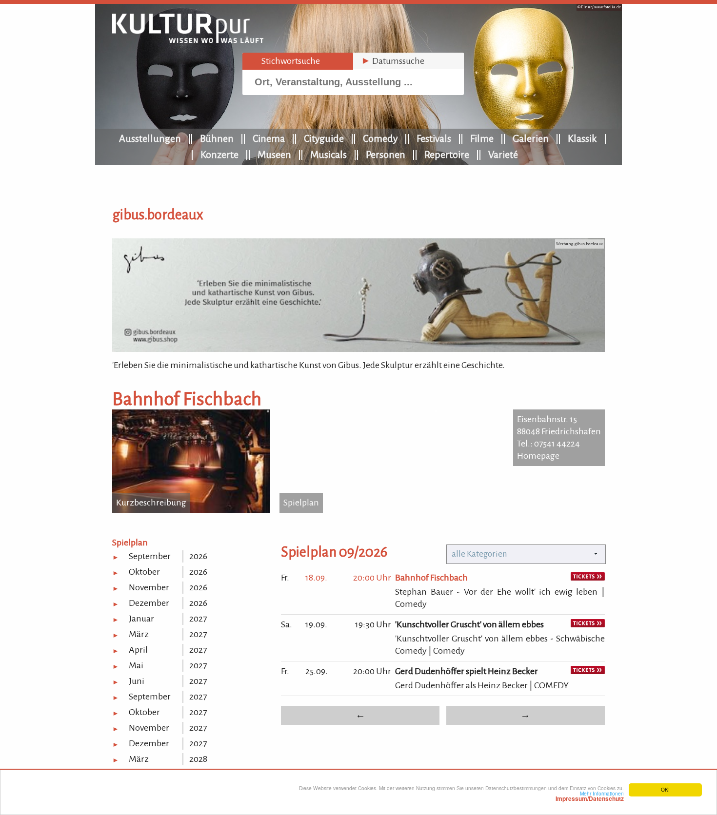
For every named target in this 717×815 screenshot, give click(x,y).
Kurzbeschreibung (151, 502)
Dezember (149, 603)
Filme (482, 138)
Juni (136, 681)
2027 (198, 618)
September (150, 556)
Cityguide (324, 138)
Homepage (538, 456)
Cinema (269, 138)
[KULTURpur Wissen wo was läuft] (187, 40)
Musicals (328, 154)
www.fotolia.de (607, 7)
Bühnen (217, 138)
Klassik (582, 138)
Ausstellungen (150, 138)
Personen (385, 154)
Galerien (531, 138)
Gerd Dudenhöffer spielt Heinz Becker (466, 671)
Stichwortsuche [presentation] (285, 61)
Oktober (144, 572)
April (138, 650)
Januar (141, 618)
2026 (198, 556)
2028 (198, 759)
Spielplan (301, 502)
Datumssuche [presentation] (392, 61)
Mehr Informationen (590, 796)
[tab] (297, 61)
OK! (665, 789)
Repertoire (446, 154)
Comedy (380, 138)
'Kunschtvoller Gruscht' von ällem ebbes (469, 624)
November (149, 587)
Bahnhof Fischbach (431, 577)
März (139, 634)
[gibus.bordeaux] (358, 349)
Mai (136, 665)
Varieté (503, 154)
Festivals (434, 138)
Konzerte (219, 154)
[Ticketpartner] (588, 577)
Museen (274, 154)
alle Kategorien (479, 554)
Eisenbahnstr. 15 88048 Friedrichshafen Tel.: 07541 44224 (559, 431)
